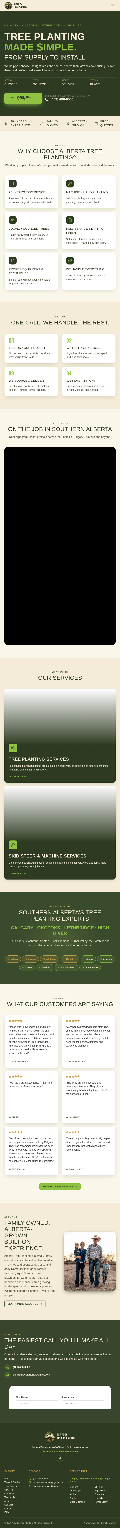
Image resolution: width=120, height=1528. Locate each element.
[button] (113, 5)
